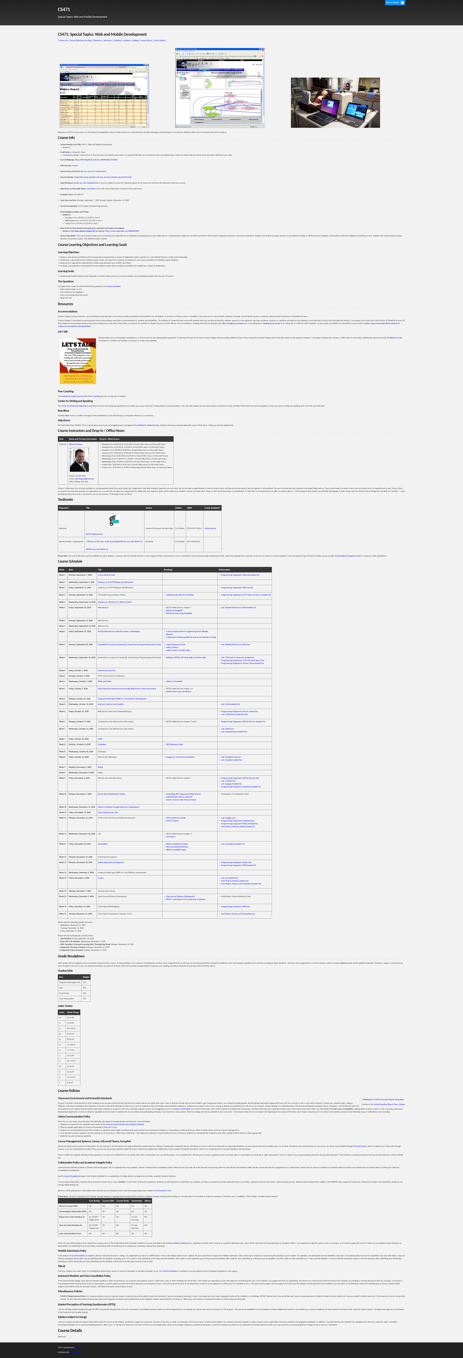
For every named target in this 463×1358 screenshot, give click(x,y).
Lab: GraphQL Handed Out (231, 760)
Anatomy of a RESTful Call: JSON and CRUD (115, 602)
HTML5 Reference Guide (175, 818)
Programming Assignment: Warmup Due (237, 588)
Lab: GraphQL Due (228, 781)
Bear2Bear (65, 416)
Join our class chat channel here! (93, 171)
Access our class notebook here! (86, 183)
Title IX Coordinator (170, 1271)
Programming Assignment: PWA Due (235, 907)
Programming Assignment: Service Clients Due (239, 712)
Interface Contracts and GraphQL (111, 704)
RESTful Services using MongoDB (179, 613)
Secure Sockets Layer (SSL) (108, 813)
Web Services (103, 608)
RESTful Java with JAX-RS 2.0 (97, 549)
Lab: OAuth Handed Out (230, 704)
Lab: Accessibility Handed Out (232, 844)
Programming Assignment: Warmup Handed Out (240, 575)
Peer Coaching (94, 396)
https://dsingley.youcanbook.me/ (234, 323)
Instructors (108, 41)
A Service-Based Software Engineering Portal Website (187, 632)
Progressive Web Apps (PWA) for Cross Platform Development (122, 699)
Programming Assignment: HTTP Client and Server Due (242, 661)
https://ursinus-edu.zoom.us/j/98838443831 (122, 231)
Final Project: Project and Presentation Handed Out (241, 884)
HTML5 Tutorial (172, 821)
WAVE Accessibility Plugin (176, 850)
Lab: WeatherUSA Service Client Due (235, 645)
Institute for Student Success (72, 396)
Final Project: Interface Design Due (235, 881)
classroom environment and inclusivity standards (125, 1124)
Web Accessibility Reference (177, 847)
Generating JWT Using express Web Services (183, 794)
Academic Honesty (179, 1243)
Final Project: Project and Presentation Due (238, 914)
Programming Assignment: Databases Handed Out (241, 787)
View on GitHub (392, 3)
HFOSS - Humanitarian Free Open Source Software (186, 899)
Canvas (75, 166)
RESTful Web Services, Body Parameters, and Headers (119, 632)
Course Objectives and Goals (81, 41)
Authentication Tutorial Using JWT (179, 797)
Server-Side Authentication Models (111, 794)
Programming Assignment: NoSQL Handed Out (239, 824)
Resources (98, 41)
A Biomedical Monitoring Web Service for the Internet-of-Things (191, 637)
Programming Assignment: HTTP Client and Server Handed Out (246, 595)
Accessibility (102, 844)
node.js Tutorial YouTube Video (178, 650)
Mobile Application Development (111, 863)
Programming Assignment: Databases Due (237, 821)
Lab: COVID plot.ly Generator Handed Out (237, 658)
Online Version (210, 528)
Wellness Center (396, 338)
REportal (169, 634)
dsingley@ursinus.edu (271, 323)
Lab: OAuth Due (227, 729)
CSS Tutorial (170, 837)
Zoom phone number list (85, 231)
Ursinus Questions (113, 286)
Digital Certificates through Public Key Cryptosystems (118, 807)
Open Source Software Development (180, 897)
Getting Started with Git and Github (180, 595)
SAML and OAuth (104, 681)
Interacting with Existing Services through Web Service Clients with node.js (127, 689)
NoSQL (100, 767)
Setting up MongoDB (174, 611)
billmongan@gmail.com (84, 479)
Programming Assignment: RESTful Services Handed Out (243, 722)
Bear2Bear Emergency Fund (349, 556)
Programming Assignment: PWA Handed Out (238, 865)
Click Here (91, 189)
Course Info (63, 41)
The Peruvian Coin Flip (106, 671)
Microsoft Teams (360, 1146)
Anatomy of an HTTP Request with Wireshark (115, 582)
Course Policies (146, 41)
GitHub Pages (75, 1352)
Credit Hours (68, 155)
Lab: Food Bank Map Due (231, 757)
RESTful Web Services (94, 534)
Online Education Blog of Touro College (389, 1104)
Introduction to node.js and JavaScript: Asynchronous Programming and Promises (129, 645)
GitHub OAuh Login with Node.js (178, 692)
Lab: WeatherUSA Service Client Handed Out (238, 608)
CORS (100, 739)
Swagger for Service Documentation (180, 757)
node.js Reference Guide (175, 645)
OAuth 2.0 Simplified (174, 681)
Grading (135, 41)
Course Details (159, 41)
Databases (102, 744)
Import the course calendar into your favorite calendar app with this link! (103, 177)
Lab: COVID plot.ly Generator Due (234, 714)
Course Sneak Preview (106, 575)
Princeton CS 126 (164, 1191)
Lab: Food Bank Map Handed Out (234, 732)
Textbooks (117, 41)
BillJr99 (78, 1348)
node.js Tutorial (172, 647)
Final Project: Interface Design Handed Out (238, 827)
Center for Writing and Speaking (74, 406)
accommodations (78, 1256)
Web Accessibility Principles (177, 844)
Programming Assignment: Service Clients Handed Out (242, 663)
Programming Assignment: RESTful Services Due (240, 778)
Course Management (72, 1176)
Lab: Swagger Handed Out (231, 784)
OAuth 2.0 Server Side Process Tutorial (181, 800)
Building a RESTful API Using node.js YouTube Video (186, 658)
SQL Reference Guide (174, 744)
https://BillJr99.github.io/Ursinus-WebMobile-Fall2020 (96, 160)
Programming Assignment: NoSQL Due (236, 863)
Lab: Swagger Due (228, 818)
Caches (100, 878)
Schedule (126, 41)
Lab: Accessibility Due (229, 878)
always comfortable (182, 1109)
